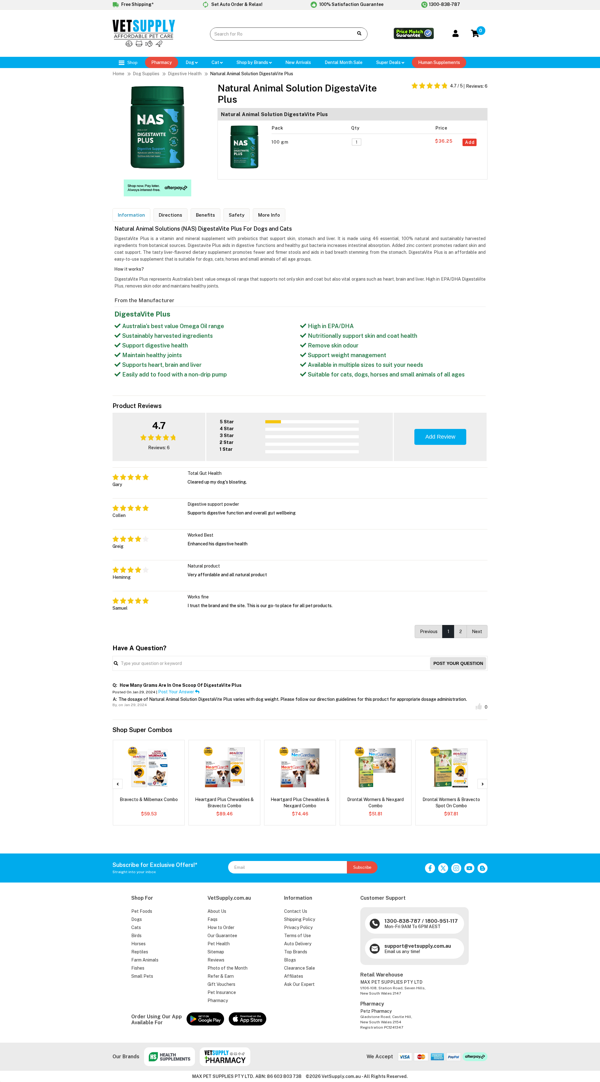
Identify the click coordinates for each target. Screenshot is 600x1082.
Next (477, 631)
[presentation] (117, 784)
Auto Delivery (297, 943)
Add (470, 142)
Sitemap (216, 951)
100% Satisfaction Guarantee (350, 4)
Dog (190, 62)
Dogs (136, 919)
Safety (236, 215)
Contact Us (295, 911)
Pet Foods (141, 911)
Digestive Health (185, 73)
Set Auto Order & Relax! (236, 4)
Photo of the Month (228, 968)
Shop (132, 62)
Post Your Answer (176, 691)
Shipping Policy (299, 919)
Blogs (290, 959)
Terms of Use (297, 935)
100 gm (281, 142)
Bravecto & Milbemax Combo (149, 799)
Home (118, 73)
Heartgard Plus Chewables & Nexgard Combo (300, 802)
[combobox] (277, 34)
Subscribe (362, 867)
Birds (136, 935)
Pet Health (219, 943)
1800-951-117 (441, 921)
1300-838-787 (444, 4)
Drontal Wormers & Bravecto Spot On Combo (451, 802)
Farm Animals (144, 959)
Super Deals (389, 62)
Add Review (440, 437)
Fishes (137, 968)
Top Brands (295, 951)
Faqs (213, 919)
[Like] (479, 706)
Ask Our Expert (299, 984)
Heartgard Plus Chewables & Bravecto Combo (224, 802)
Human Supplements (439, 62)
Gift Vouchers (221, 984)
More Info (269, 215)
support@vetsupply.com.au (417, 946)
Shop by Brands (253, 62)
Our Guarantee (222, 935)
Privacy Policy (298, 927)
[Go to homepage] (143, 45)
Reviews (216, 959)
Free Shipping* (136, 4)
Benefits (205, 215)
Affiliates (293, 976)
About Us (217, 911)
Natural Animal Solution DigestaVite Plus (251, 73)
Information (131, 215)
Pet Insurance (222, 992)
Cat (216, 62)
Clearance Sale (299, 968)
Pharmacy (161, 62)
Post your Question (458, 663)
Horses (138, 943)
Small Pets (142, 976)
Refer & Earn (221, 976)
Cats (136, 927)
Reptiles (139, 951)
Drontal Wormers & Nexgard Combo (375, 802)
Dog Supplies (146, 73)
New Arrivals (298, 62)
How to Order (221, 927)
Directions (170, 215)
